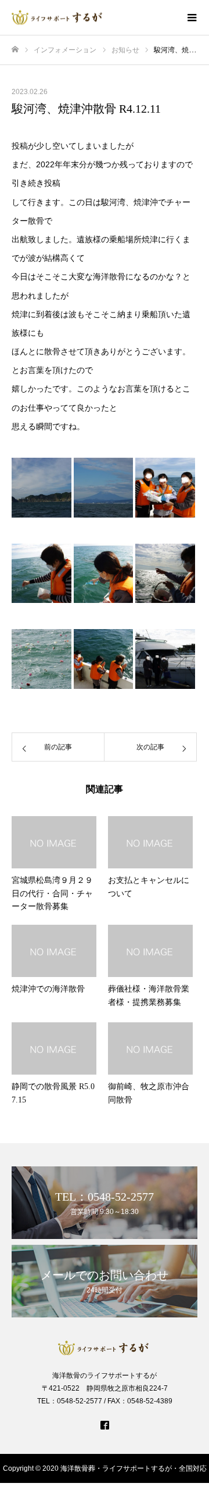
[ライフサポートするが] (93, 17)
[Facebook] (104, 1425)
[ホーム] (15, 49)
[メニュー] (191, 17)
